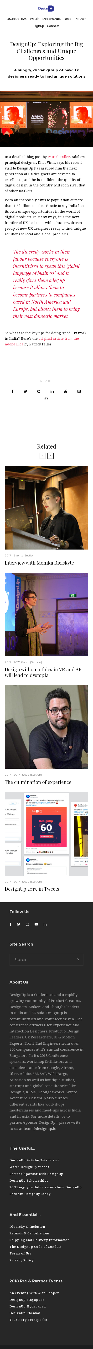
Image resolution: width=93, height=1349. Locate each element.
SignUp (39, 26)
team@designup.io (40, 1129)
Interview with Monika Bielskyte (39, 563)
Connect (53, 26)
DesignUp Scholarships (29, 1180)
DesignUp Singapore (27, 1299)
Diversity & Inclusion (27, 1226)
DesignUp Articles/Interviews (34, 1160)
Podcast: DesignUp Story (30, 1194)
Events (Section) (25, 555)
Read (68, 19)
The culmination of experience (38, 782)
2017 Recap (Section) (28, 662)
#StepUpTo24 (17, 19)
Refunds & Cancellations (30, 1233)
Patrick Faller (59, 157)
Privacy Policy (22, 1260)
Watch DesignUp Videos (29, 1167)
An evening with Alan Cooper (34, 1293)
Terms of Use (20, 1253)
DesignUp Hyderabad (28, 1306)
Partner (80, 19)
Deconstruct (51, 19)
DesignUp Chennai (25, 1313)
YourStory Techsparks (28, 1320)
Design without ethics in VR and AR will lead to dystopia (43, 672)
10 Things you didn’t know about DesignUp (46, 1187)
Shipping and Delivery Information (40, 1240)
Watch (34, 19)
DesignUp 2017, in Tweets (32, 889)
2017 (8, 555)
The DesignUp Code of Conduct (36, 1246)
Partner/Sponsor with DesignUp (36, 1174)
